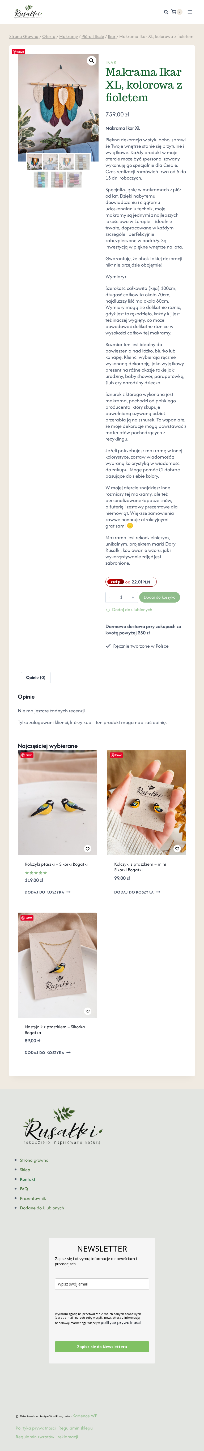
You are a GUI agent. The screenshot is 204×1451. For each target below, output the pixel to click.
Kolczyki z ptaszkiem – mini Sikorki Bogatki (140, 867)
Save (20, 52)
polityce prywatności (121, 1322)
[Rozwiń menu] (190, 12)
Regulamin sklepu (75, 1428)
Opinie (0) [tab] (35, 677)
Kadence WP (85, 1416)
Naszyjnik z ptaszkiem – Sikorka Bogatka (55, 1029)
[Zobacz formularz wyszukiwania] (163, 12)
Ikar (111, 62)
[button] (91, 61)
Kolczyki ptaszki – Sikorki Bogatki (56, 864)
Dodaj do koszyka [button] (44, 892)
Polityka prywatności (36, 1428)
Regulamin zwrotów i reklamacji (47, 1436)
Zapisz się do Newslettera (102, 1346)
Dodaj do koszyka (160, 597)
